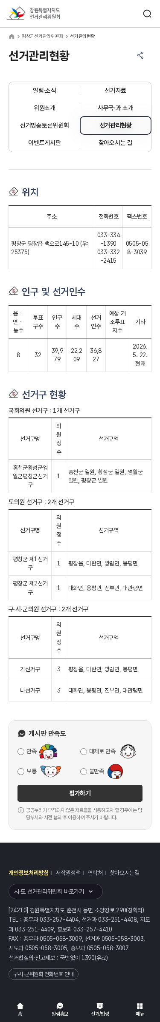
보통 (31, 771)
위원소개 (44, 108)
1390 (88, 957)
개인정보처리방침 (29, 872)
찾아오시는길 (125, 872)
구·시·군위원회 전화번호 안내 (43, 974)
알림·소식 (44, 90)
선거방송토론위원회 (44, 125)
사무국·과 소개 (116, 108)
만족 (31, 751)
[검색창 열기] (147, 14)
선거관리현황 (115, 125)
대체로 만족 (102, 751)
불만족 (96, 771)
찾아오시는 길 (116, 143)
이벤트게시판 (44, 143)
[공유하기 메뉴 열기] (140, 55)
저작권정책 (68, 872)
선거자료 (115, 90)
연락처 (94, 872)
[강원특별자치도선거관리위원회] (49, 13)
